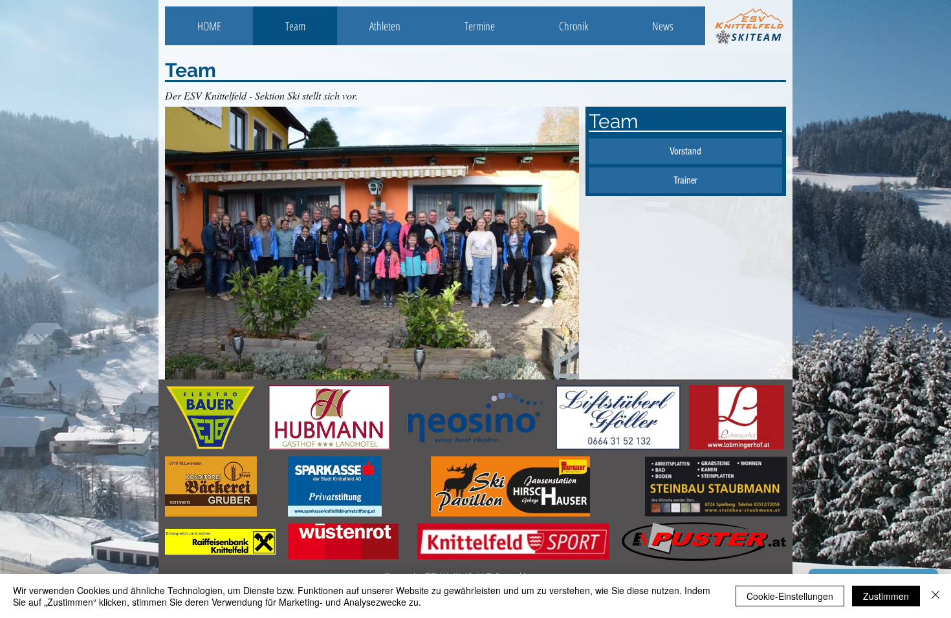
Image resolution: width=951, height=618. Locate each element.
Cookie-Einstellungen (790, 596)
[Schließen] (935, 596)
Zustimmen (886, 596)
